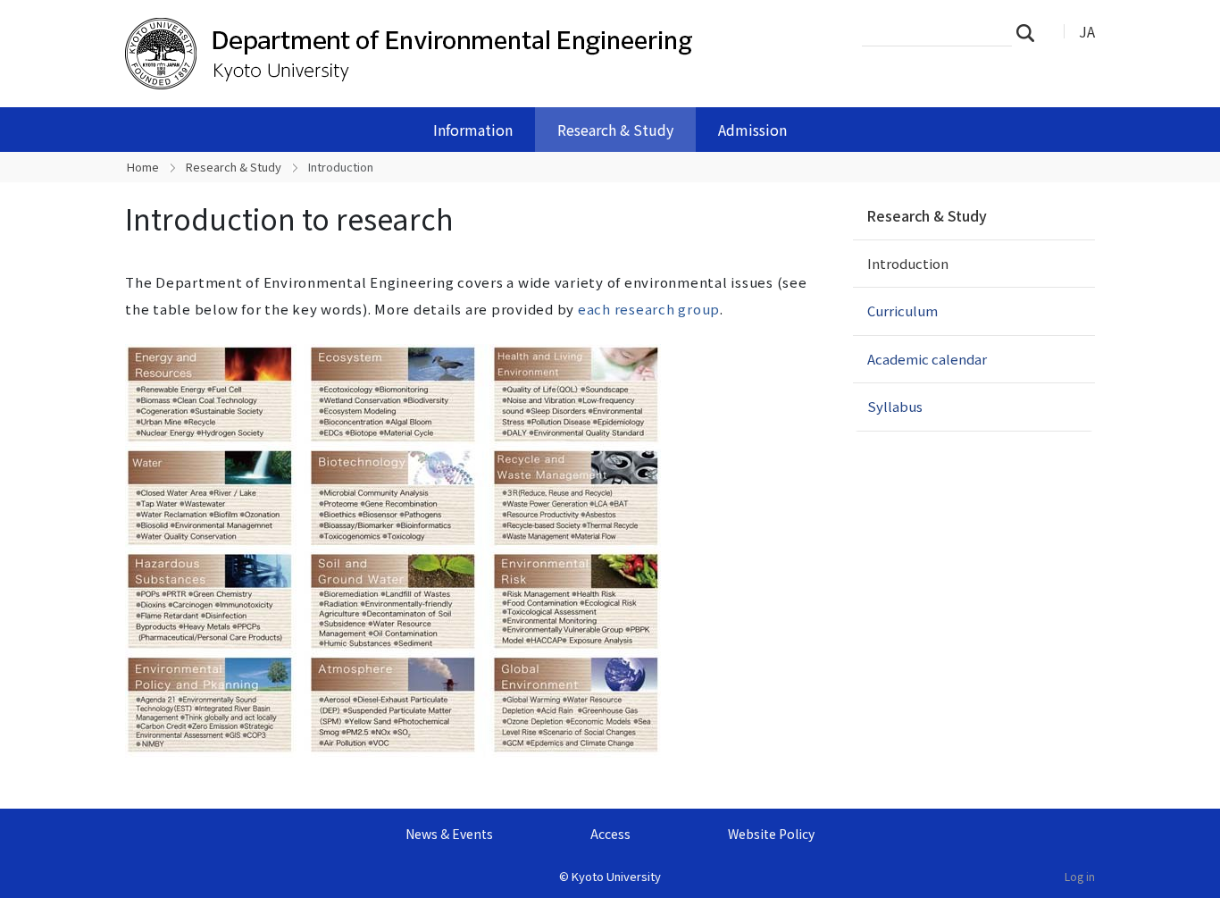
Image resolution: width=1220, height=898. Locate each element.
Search (1030, 32)
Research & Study (615, 129)
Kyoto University (616, 876)
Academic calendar (927, 358)
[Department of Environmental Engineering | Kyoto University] (411, 53)
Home (143, 166)
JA (1087, 31)
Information (473, 129)
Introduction (907, 263)
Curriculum (902, 310)
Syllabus (895, 406)
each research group (649, 308)
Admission (752, 129)
